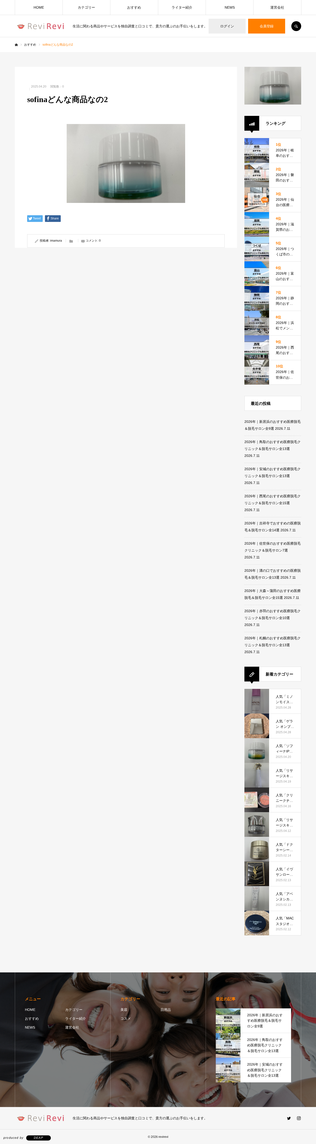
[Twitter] (288, 1118)
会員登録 (267, 26)
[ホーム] (16, 45)
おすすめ (134, 7)
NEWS (230, 7)
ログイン (227, 26)
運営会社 (277, 7)
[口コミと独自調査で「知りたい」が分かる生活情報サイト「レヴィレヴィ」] (40, 26)
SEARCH (296, 26)
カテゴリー (86, 7)
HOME (39, 7)
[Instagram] (298, 1118)
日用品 (165, 1010)
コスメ (125, 1018)
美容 (123, 1010)
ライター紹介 (182, 7)
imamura (56, 240)
